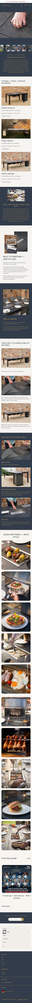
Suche (2, 972)
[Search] (29, 9)
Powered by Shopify (22, 999)
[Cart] (25, 5)
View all (29, 858)
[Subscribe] (22, 919)
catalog (3, 974)
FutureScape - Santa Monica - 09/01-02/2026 (17, 897)
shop (2, 959)
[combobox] (16, 9)
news (2, 961)
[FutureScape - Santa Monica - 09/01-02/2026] (16, 879)
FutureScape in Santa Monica (18, 1)
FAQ (2, 965)
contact (3, 963)
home (2, 957)
